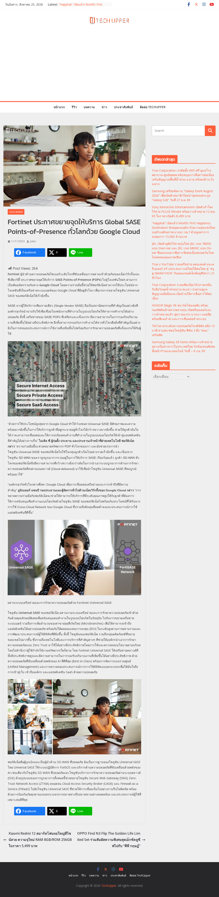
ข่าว (104, 107)
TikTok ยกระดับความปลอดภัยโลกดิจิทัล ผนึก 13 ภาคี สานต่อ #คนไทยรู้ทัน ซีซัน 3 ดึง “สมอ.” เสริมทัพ (183, 330)
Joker (33, 241)
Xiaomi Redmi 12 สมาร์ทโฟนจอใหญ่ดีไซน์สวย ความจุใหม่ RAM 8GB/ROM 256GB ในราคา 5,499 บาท (40, 839)
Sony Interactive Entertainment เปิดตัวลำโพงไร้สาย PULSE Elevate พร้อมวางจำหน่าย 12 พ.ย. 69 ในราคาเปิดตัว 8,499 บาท (183, 211)
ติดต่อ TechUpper (153, 107)
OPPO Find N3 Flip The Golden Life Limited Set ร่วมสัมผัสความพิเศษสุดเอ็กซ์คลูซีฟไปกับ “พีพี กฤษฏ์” (108, 839)
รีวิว (74, 107)
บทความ (89, 107)
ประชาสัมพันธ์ (123, 107)
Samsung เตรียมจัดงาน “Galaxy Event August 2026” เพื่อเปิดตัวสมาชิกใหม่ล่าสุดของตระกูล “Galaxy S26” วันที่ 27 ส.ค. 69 (182, 195)
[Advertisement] (109, 69)
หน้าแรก (59, 107)
